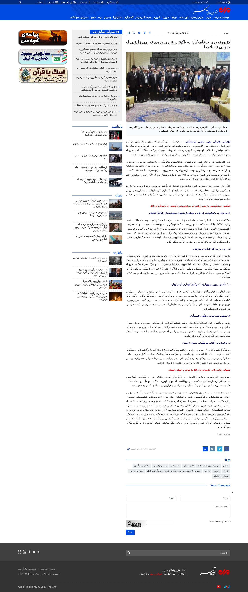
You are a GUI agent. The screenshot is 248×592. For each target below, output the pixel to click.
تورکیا (174, 17)
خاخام (226, 466)
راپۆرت (117, 252)
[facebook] (29, 552)
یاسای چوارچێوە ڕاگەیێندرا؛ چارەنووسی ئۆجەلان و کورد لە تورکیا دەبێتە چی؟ (91, 284)
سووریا (166, 17)
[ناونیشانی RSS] (24, 552)
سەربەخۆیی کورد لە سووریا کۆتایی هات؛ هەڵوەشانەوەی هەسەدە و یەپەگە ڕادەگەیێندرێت (90, 203)
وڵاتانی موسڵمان (142, 466)
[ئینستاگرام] (39, 552)
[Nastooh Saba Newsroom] (225, 586)
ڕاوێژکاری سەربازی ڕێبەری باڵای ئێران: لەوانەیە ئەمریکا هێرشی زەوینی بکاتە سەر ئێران (90, 227)
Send (130, 532)
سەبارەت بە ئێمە (48, 569)
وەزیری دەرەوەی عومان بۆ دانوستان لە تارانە (96, 43)
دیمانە (118, 195)
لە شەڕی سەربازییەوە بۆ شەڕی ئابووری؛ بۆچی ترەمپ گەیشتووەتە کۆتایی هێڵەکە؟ (91, 272)
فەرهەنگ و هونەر (143, 17)
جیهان (226, 33)
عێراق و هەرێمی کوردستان (191, 17)
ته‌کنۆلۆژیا (117, 17)
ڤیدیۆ (93, 17)
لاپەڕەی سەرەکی (221, 17)
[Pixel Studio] (217, 586)
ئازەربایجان (188, 466)
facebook (83, 2)
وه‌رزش (107, 17)
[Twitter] (34, 552)
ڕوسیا (216, 471)
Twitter (97, 2)
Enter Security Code (220, 521)
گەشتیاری (129, 17)
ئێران (208, 17)
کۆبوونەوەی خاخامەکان (208, 466)
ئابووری (157, 17)
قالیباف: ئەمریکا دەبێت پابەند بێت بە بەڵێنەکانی (96, 105)
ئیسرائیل (175, 466)
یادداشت (117, 126)
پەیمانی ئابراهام (221, 476)
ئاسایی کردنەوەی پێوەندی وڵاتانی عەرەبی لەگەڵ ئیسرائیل (173, 471)
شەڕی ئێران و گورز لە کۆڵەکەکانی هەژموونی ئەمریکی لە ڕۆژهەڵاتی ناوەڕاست (91, 296)
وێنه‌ (100, 17)
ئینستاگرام (111, 2)
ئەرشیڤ (51, 2)
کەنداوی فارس (136, 471)
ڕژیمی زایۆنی (160, 466)
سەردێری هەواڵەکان (79, 17)
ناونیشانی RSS (67, 2)
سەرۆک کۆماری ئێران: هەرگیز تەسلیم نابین (97, 37)
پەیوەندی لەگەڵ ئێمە (27, 569)
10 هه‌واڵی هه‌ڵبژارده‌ (106, 31)
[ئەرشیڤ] (20, 552)
